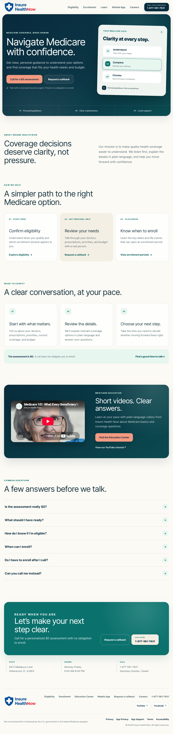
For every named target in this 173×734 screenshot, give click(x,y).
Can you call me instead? (23, 573)
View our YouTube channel (110, 447)
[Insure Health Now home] (20, 7)
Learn (104, 7)
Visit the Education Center (114, 437)
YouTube (142, 705)
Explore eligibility (20, 254)
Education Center (84, 696)
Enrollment (89, 7)
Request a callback (59, 79)
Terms (150, 719)
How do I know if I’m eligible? (26, 533)
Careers (134, 7)
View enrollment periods (136, 254)
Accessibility (162, 719)
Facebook (160, 705)
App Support (137, 719)
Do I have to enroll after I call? (26, 560)
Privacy (109, 719)
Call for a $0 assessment (24, 79)
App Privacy (122, 719)
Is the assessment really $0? (26, 506)
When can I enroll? (18, 546)
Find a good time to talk (150, 356)
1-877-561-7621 (129, 666)
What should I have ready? (24, 520)
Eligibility (73, 7)
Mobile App (118, 7)
